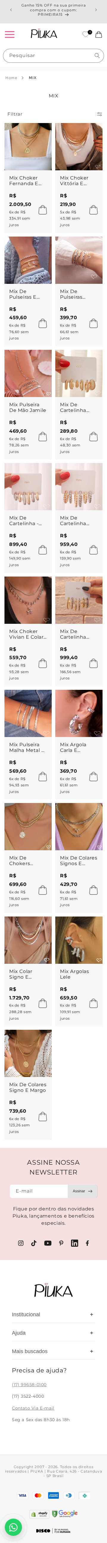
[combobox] (53, 55)
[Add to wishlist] (42, 133)
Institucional (52, 1314)
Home (11, 77)
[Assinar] (82, 1191)
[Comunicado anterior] (11, 9)
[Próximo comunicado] (96, 9)
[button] (9, 34)
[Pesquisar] (97, 55)
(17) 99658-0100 (29, 1384)
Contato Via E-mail (33, 1408)
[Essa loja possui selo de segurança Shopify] (39, 1514)
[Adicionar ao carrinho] (41, 210)
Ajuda (52, 1333)
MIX (32, 77)
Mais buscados (52, 1351)
